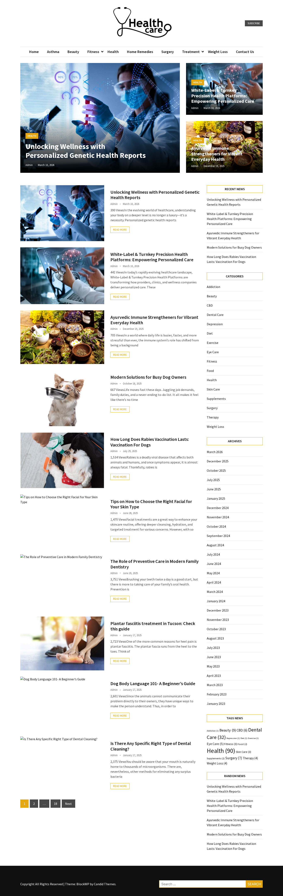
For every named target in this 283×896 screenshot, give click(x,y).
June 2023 (214, 657)
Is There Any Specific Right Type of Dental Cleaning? (150, 746)
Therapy (213, 417)
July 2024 (213, 554)
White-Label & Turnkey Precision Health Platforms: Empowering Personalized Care (222, 95)
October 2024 (216, 526)
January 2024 (216, 601)
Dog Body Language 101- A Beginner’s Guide (152, 683)
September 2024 (218, 536)
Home (34, 51)
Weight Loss (218, 51)
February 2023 (216, 694)
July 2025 (213, 480)
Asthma (53, 51)
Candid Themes (105, 884)
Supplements (216, 399)
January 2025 (216, 498)
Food (210, 371)
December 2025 (218, 461)
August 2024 (215, 545)
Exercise (212, 343)
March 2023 (215, 685)
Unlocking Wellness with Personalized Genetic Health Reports (85, 151)
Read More (120, 229)
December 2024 (218, 508)
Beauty (73, 51)
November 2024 (218, 517)
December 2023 (218, 610)
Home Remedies (140, 51)
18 (55, 804)
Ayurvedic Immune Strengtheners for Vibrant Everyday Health (216, 153)
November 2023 (218, 620)
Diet (210, 333)
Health (113, 51)
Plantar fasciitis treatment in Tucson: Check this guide (152, 626)
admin (29, 165)
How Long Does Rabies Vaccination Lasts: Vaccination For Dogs (149, 441)
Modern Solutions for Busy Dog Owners (148, 377)
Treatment (191, 51)
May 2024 (213, 573)
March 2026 (215, 452)
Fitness (93, 51)
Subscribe (254, 23)
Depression (215, 324)
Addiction (213, 287)
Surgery (167, 51)
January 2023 (216, 703)
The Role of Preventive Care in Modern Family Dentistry (154, 564)
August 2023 (215, 638)
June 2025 (214, 489)
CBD (210, 305)
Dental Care (215, 315)
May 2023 (213, 666)
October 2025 (216, 470)
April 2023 (214, 676)
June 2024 (214, 564)
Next (68, 804)
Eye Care (213, 352)
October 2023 (216, 629)
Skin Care (213, 389)
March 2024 (215, 592)
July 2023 (213, 648)
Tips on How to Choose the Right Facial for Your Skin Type (151, 504)
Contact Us (245, 51)
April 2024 (214, 582)
